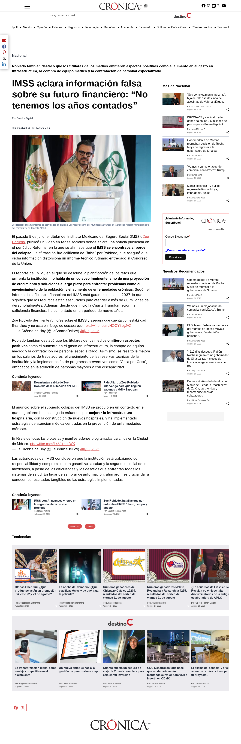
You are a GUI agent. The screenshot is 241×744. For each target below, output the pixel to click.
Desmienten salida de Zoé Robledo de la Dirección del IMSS (56, 384)
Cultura (161, 27)
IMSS (90, 526)
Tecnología (92, 27)
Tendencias (224, 27)
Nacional (19, 56)
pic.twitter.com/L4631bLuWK (52, 443)
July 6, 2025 (89, 330)
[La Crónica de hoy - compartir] (77, 396)
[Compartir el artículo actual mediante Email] (4, 40)
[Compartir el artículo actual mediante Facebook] (4, 46)
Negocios (74, 27)
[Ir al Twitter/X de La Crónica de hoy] (219, 5)
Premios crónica (202, 27)
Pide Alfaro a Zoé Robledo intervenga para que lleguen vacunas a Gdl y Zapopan (122, 386)
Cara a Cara (178, 27)
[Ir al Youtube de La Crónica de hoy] (224, 5)
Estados (57, 27)
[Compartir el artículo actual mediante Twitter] (4, 58)
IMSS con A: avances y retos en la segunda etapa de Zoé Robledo (55, 504)
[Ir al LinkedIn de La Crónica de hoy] (214, 5)
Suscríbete (175, 257)
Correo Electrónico (177, 236)
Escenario (145, 27)
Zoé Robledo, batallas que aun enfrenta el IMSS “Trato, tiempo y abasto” (125, 504)
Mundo (27, 27)
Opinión (42, 27)
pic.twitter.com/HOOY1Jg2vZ (108, 325)
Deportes (109, 27)
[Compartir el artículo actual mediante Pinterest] (4, 52)
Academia (127, 27)
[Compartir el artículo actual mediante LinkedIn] (4, 64)
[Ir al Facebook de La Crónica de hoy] (203, 5)
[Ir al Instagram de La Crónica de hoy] (208, 5)
